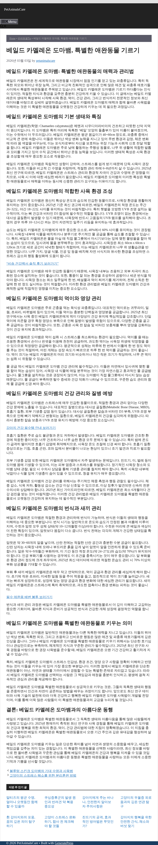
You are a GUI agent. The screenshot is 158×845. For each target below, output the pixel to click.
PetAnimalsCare (14, 9)
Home (12, 38)
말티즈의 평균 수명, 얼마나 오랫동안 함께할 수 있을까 (22, 802)
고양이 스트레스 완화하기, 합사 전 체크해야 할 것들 (60, 821)
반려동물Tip (24, 38)
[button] (3, 26)
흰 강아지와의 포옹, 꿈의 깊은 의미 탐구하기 (20, 821)
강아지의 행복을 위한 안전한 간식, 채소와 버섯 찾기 (136, 821)
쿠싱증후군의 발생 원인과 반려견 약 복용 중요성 (60, 802)
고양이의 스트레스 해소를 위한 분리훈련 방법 (43, 775)
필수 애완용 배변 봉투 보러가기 (29, 597)
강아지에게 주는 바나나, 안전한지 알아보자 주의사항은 (98, 802)
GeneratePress (64, 843)
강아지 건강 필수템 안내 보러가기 (31, 428)
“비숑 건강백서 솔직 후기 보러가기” (32, 263)
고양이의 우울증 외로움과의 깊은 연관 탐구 (136, 802)
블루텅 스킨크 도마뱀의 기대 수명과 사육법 (41, 771)
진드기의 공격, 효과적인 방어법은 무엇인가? (98, 821)
